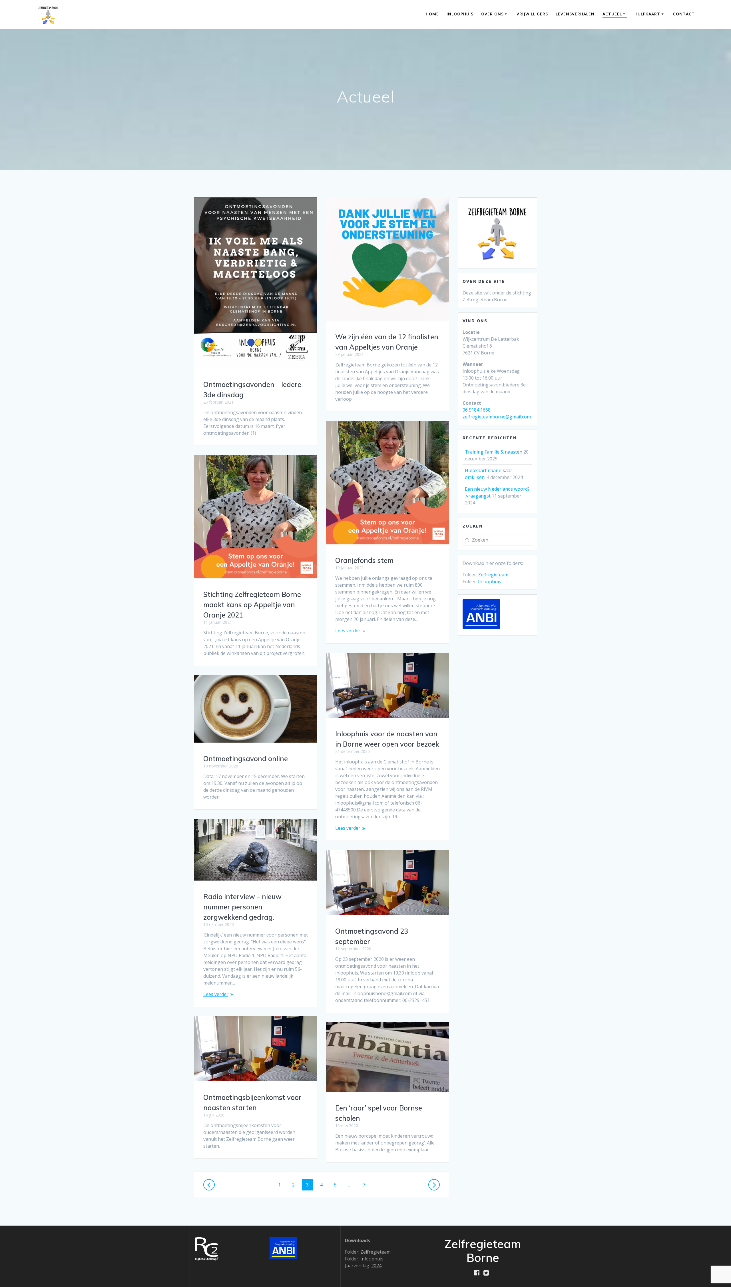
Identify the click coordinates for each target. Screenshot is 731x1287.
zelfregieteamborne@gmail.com (497, 417)
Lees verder (347, 631)
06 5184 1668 (477, 410)
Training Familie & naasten (493, 452)
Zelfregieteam (493, 575)
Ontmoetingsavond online (245, 758)
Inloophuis (460, 14)
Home (432, 14)
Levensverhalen (575, 14)
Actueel (612, 14)
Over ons (492, 14)
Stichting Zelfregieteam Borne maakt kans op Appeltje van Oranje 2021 (252, 604)
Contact (684, 14)
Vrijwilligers (532, 14)
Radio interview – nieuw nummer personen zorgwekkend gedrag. (242, 906)
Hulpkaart (647, 14)
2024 (376, 1265)
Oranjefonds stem (364, 560)
